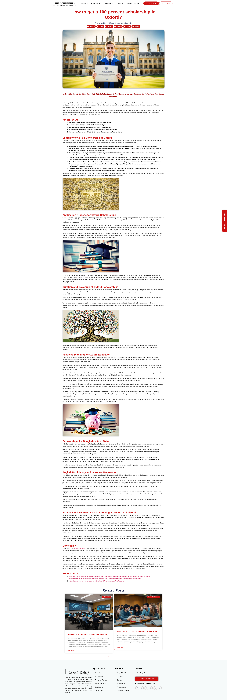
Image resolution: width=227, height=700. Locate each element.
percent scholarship (79, 548)
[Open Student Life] (112, 3)
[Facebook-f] (137, 688)
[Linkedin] (151, 688)
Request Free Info (224, 221)
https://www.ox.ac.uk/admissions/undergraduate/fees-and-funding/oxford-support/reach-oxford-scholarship (105, 578)
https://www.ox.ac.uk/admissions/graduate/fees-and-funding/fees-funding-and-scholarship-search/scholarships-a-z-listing (109, 576)
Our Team (120, 676)
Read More (70, 650)
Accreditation (99, 676)
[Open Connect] (123, 3)
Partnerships (121, 683)
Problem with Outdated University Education (87, 634)
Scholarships (99, 687)
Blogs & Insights (122, 673)
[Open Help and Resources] (141, 3)
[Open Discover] (87, 3)
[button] (91, 26)
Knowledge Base (142, 673)
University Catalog (123, 690)
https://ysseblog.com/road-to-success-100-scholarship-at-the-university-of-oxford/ (96, 581)
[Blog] (160, 688)
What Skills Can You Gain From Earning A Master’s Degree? (144, 631)
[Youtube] (155, 688)
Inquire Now (99, 690)
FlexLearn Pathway (101, 680)
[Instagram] (146, 688)
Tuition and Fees (100, 683)
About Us (98, 673)
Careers (119, 680)
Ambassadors (121, 687)
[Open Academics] (99, 3)
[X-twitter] (142, 688)
